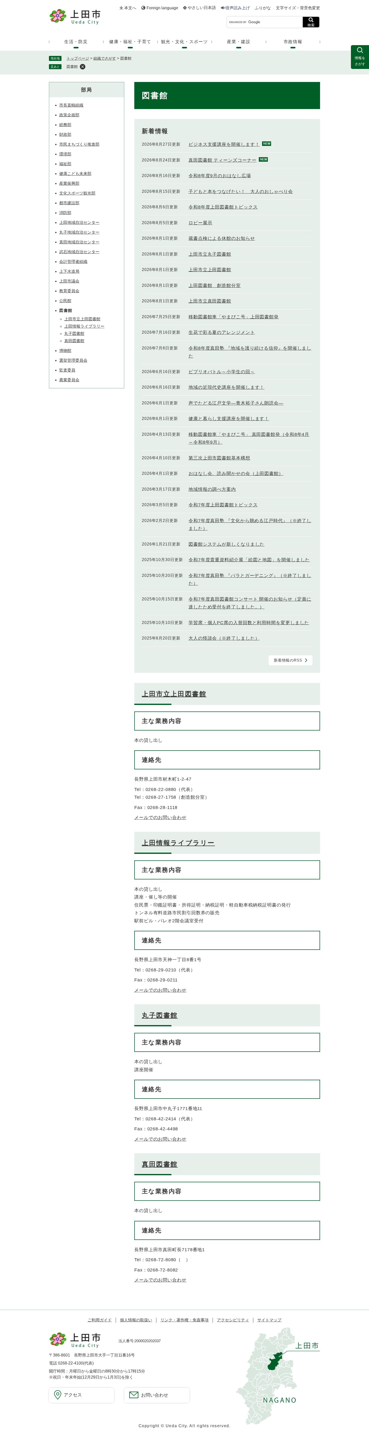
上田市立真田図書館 (210, 301)
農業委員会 (69, 380)
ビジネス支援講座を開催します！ (224, 144)
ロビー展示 (200, 222)
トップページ (78, 58)
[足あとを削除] (82, 66)
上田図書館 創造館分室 (215, 285)
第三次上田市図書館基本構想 (219, 458)
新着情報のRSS (288, 660)
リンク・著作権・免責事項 (184, 1320)
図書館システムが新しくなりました (226, 544)
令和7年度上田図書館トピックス (223, 504)
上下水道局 (69, 271)
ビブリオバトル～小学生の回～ (222, 371)
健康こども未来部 (75, 173)
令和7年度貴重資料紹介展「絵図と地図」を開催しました (249, 559)
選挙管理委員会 (73, 360)
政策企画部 (69, 115)
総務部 (65, 125)
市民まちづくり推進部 (79, 144)
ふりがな (263, 8)
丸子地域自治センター (79, 232)
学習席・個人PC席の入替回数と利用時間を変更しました (249, 622)
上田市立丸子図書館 (210, 254)
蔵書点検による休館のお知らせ (222, 238)
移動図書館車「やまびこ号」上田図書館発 (234, 316)
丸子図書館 (160, 1015)
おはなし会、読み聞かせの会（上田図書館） (236, 473)
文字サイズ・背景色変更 (298, 8)
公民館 (65, 301)
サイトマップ (269, 1320)
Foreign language (162, 8)
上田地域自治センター (79, 222)
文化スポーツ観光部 (77, 193)
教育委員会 (69, 291)
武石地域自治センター (79, 252)
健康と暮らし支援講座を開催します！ (229, 418)
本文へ (130, 8)
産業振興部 (69, 183)
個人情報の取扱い (136, 1320)
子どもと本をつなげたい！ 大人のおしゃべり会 (241, 191)
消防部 (65, 213)
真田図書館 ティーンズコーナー (223, 160)
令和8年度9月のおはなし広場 (220, 175)
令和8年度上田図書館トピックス (223, 207)
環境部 (65, 154)
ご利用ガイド (100, 1320)
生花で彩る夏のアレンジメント (222, 332)
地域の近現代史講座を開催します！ (226, 387)
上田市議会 (69, 281)
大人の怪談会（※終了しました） (224, 638)
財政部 (65, 134)
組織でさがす (104, 58)
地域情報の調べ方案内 (212, 489)
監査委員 (67, 370)
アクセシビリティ (233, 1320)
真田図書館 (160, 1164)
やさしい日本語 (202, 8)
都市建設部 (69, 203)
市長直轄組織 (71, 105)
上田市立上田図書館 (210, 269)
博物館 (65, 350)
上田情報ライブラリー (178, 843)
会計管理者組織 (73, 261)
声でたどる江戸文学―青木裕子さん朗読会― (236, 403)
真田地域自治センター (79, 242)
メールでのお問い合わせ (160, 817)
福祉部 (65, 164)
